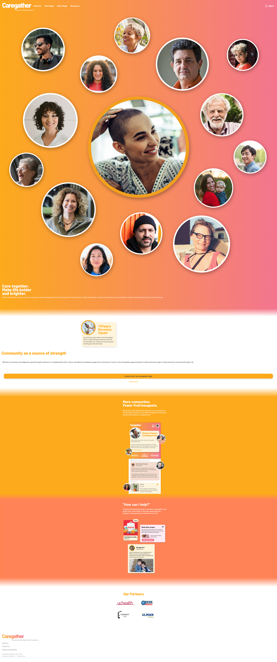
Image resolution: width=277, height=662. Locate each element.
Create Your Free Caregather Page (138, 376)
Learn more (133, 382)
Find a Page (49, 6)
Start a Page (62, 6)
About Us (37, 6)
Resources (74, 6)
